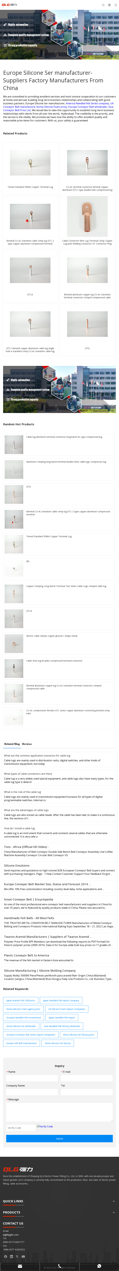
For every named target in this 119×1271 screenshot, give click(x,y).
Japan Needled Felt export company (61, 1000)
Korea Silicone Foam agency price (23, 1009)
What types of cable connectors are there (28, 773)
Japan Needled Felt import (62, 1017)
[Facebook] (5, 1256)
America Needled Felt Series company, (88, 103)
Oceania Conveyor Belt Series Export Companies (30, 1034)
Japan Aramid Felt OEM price (20, 1000)
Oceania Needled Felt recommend (23, 1017)
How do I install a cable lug (19, 828)
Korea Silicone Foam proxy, (52, 106)
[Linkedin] (11, 1256)
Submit (59, 1138)
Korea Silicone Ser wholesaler (21, 1026)
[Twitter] (17, 1256)
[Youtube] (23, 1256)
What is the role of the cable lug (22, 792)
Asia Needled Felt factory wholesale (62, 1026)
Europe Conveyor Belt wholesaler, (88, 106)
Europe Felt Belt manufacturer (21, 1043)
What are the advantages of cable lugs (26, 810)
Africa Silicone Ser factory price (78, 1034)
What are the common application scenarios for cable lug (37, 755)
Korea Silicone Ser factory (58, 1043)
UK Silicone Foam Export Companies (66, 1009)
